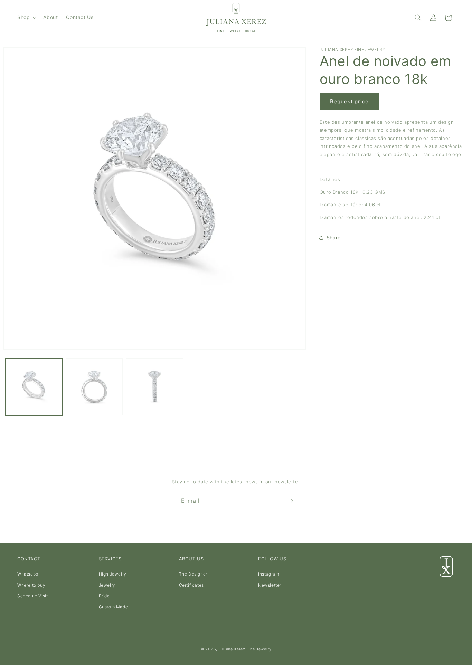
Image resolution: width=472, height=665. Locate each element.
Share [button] (334, 238)
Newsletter (269, 585)
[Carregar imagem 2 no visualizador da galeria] (94, 386)
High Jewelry (112, 574)
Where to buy (31, 585)
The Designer (193, 574)
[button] (26, 17)
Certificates (191, 585)
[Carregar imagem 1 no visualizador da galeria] (33, 386)
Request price (349, 101)
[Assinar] (290, 501)
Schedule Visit (32, 595)
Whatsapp (27, 574)
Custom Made (113, 606)
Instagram (268, 574)
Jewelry (107, 585)
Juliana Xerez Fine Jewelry (245, 649)
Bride (104, 595)
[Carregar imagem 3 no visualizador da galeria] (154, 386)
